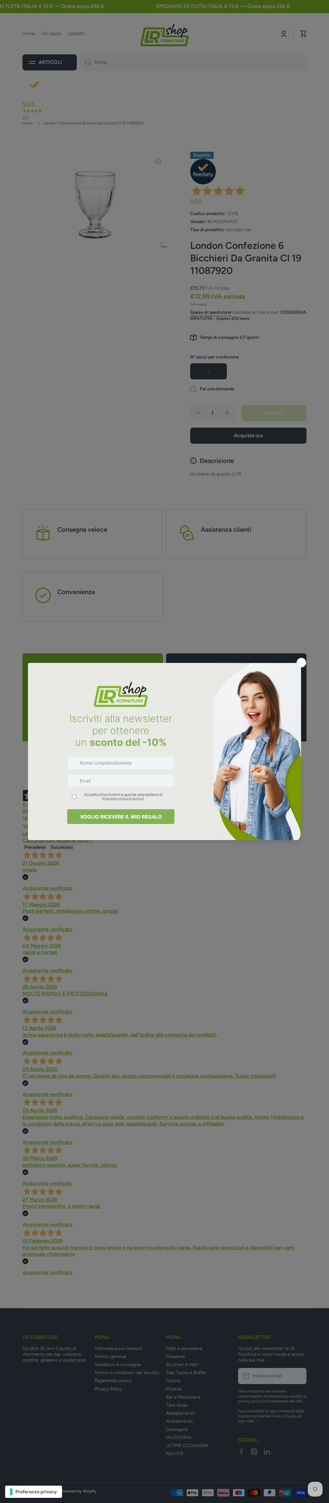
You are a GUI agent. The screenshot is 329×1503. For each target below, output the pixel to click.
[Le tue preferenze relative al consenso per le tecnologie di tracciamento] (33, 1492)
